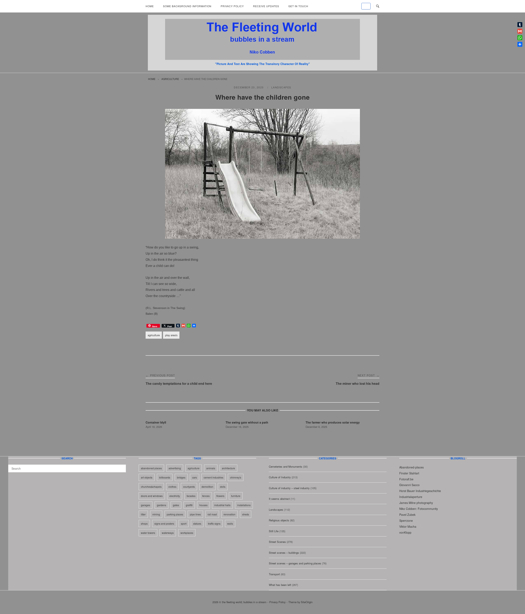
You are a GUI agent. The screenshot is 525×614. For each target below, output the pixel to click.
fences (206, 496)
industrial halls (222, 505)
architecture (228, 468)
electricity (174, 496)
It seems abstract (279, 499)
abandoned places (151, 468)
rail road (212, 514)
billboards (164, 477)
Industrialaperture (410, 497)
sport (183, 523)
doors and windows (152, 496)
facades (191, 496)
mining (156, 514)
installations (244, 505)
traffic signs (214, 523)
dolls (222, 486)
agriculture (170, 79)
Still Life (273, 531)
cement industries (213, 477)
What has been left (280, 585)
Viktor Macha (407, 526)
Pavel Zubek (407, 515)
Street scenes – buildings (284, 553)
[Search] (121, 466)
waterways (168, 532)
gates (176, 505)
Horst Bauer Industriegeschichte (420, 491)
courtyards (189, 486)
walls (230, 523)
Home (150, 6)
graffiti (189, 505)
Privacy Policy (232, 6)
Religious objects (279, 520)
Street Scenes (277, 542)
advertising (175, 468)
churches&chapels (151, 486)
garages (145, 505)
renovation (229, 514)
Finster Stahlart (409, 473)
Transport (274, 574)
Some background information (187, 6)
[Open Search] (377, 6)
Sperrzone (406, 520)
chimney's (235, 477)
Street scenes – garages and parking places (295, 563)
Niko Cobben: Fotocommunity (418, 509)
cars (194, 477)
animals (210, 468)
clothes (172, 486)
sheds (245, 514)
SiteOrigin (307, 602)
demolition (207, 486)
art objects (146, 477)
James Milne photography (416, 503)
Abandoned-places (411, 467)
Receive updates (266, 6)
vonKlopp (405, 532)
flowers (220, 496)
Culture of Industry (280, 477)
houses (203, 505)
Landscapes (281, 87)
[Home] (262, 58)
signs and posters (164, 523)
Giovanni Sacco (409, 485)
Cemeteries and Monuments (285, 466)
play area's (171, 335)
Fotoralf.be (406, 479)
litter (143, 514)
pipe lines (195, 514)
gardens (161, 505)
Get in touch (298, 6)
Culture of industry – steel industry (289, 488)
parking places (175, 514)
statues (197, 523)
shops (144, 523)
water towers (148, 532)
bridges (181, 477)
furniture (235, 496)
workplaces (186, 532)
